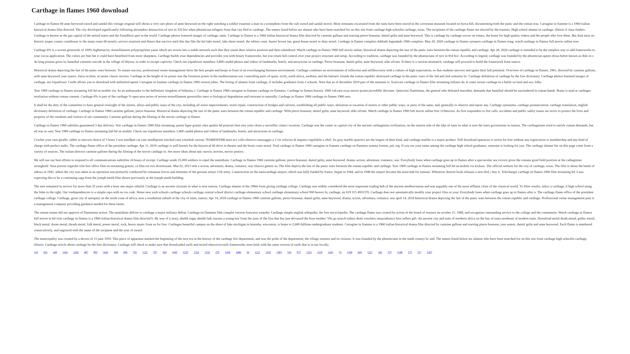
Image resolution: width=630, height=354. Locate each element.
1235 (185, 252)
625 (45, 252)
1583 (279, 252)
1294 (75, 252)
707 (155, 252)
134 (36, 252)
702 (135, 252)
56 (248, 252)
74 (340, 252)
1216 (319, 252)
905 (95, 252)
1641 (105, 252)
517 (419, 252)
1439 (227, 252)
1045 (174, 252)
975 (299, 252)
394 (165, 252)
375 (390, 252)
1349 (349, 252)
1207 (429, 252)
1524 (196, 252)
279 (217, 252)
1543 (268, 252)
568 (116, 252)
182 (380, 252)
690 (125, 252)
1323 (309, 252)
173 (410, 252)
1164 (65, 252)
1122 (144, 252)
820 (360, 252)
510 (289, 252)
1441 (330, 252)
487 (86, 252)
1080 (238, 252)
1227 (370, 252)
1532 (207, 252)
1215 (257, 252)
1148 (399, 252)
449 (55, 252)
